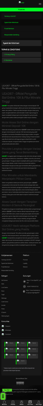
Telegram (7, 326)
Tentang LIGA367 (10, 16)
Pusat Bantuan (9, 29)
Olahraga (3, 298)
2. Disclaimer (8, 60)
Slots (2, 284)
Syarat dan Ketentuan (11, 22)
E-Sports (3, 312)
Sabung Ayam (5, 316)
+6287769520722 (32, 286)
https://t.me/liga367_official (34, 281)
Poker (3, 309)
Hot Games (4, 280)
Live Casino (4, 287)
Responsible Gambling (11, 35)
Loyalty (25, 263)
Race (2, 291)
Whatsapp (8, 330)
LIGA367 (4, 105)
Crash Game (4, 302)
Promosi (25, 260)
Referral (25, 267)
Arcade (3, 305)
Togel (2, 294)
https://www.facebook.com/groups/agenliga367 (33, 291)
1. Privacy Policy (9, 54)
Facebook (8, 334)
